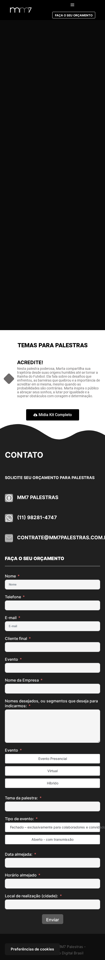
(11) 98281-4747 (37, 517)
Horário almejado (21, 875)
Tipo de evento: (19, 818)
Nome (10, 576)
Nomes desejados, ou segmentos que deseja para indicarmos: (51, 703)
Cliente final (16, 638)
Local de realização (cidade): (32, 895)
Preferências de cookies (32, 949)
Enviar (52, 919)
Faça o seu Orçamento (74, 15)
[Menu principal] (72, 5)
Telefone (13, 596)
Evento (11, 659)
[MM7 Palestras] (21, 10)
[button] (52, 414)
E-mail (11, 617)
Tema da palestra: (22, 797)
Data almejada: (18, 854)
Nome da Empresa (22, 680)
